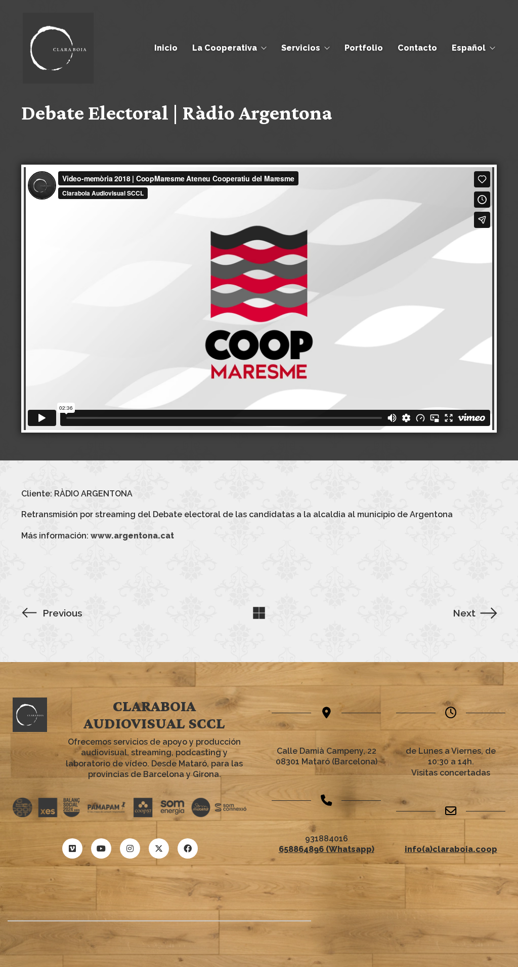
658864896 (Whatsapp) (326, 849)
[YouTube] (101, 848)
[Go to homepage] (58, 48)
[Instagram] (130, 848)
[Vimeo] (72, 848)
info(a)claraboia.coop (451, 849)
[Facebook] (188, 848)
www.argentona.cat (132, 535)
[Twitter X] (159, 848)
